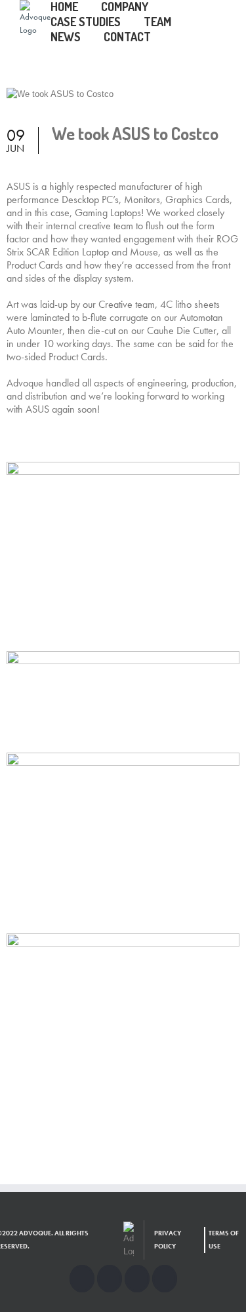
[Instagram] (137, 1278)
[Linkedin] (164, 1278)
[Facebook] (82, 1278)
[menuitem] (76, 7)
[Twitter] (109, 1278)
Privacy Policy (167, 1239)
